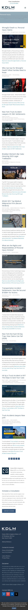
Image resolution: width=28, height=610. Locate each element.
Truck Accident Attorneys (7, 382)
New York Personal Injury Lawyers (9, 119)
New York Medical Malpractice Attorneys (11, 162)
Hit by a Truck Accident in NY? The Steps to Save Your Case (14, 376)
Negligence (22, 208)
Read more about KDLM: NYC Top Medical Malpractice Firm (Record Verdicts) (13, 238)
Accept (14, 608)
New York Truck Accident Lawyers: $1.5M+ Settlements (13, 113)
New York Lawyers (7, 381)
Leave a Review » (6, 556)
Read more (22, 606)
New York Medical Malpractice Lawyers (11, 209)
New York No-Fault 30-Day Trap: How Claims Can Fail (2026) (12, 336)
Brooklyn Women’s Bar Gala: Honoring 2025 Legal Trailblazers (13, 156)
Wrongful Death (14, 32)
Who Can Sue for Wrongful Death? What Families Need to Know (14, 70)
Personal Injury (21, 32)
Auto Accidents (16, 295)
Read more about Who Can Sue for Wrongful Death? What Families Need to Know (13, 104)
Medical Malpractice (14, 208)
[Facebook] (4, 594)
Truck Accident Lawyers (7, 120)
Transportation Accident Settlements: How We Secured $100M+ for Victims (14, 290)
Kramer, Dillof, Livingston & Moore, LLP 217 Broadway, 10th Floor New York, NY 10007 (11, 536)
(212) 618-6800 (14, 3)
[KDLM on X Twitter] (16, 594)
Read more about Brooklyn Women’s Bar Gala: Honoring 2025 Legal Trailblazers (14, 194)
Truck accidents (14, 441)
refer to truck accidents (18, 445)
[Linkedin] (12, 594)
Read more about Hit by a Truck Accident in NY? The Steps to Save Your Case (13, 408)
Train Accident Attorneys (14, 210)
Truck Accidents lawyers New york (13, 416)
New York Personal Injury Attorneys (10, 117)
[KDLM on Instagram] (8, 594)
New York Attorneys (21, 380)
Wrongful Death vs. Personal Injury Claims (13, 28)
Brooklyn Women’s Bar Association (13, 188)
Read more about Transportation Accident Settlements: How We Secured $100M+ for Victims (13, 326)
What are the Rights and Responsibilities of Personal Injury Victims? (12, 247)
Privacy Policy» (6, 558)
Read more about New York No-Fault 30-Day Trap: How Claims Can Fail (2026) (13, 368)
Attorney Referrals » (7, 541)
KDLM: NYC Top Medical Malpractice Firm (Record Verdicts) (12, 203)
